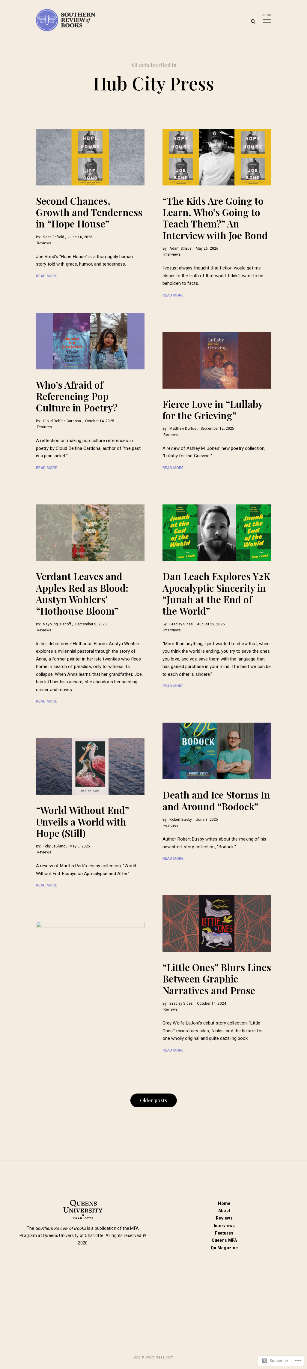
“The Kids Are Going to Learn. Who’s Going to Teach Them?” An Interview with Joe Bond (215, 218)
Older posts (153, 1100)
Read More (46, 276)
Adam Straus (180, 248)
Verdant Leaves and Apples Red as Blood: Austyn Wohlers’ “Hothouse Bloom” (82, 593)
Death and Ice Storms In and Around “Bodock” (216, 800)
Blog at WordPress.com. (154, 1357)
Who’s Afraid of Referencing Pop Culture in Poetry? (77, 396)
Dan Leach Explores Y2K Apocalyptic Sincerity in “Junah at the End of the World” (216, 593)
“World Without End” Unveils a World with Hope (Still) (82, 821)
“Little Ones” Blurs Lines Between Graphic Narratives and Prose (216, 979)
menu (266, 15)
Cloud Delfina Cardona (62, 421)
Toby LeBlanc (54, 846)
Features (44, 427)
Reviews (44, 243)
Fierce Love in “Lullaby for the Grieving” (212, 409)
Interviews (172, 254)
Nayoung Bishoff (57, 624)
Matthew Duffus (182, 428)
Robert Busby (180, 819)
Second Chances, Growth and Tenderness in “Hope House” (89, 212)
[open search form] (253, 21)
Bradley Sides (181, 624)
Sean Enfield (53, 237)
